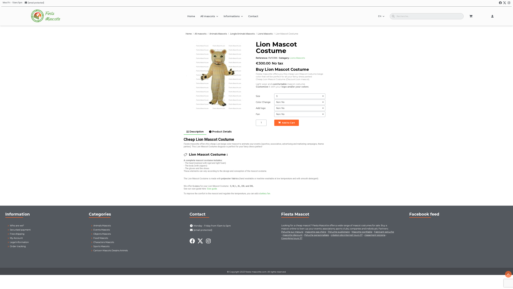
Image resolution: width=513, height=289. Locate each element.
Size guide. (212, 188)
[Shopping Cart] (471, 16)
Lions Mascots (297, 57)
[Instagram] (508, 2)
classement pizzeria (374, 235)
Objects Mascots (102, 234)
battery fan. (265, 193)
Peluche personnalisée (316, 235)
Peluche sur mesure (292, 232)
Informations (232, 16)
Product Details (222, 131)
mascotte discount (292, 235)
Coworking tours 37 (291, 238)
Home (191, 16)
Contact (253, 16)
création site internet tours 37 (347, 235)
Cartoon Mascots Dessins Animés (110, 250)
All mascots (207, 16)
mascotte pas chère (315, 232)
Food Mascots (100, 238)
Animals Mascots (102, 225)
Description (196, 131)
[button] (186, 76)
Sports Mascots (101, 246)
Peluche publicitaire (339, 232)
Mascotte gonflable (362, 232)
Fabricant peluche (384, 232)
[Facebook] (500, 2)
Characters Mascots (103, 242)
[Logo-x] (504, 2)
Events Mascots (101, 230)
